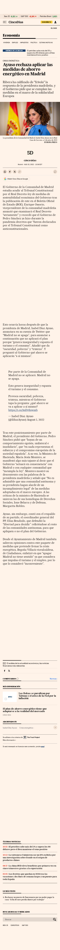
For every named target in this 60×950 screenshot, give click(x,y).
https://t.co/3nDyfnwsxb (23, 410)
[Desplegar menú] (5, 22)
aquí (42, 746)
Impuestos (24, 43)
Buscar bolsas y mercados (16, 912)
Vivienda (6, 43)
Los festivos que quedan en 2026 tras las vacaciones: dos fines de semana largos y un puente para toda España (30, 877)
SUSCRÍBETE (46, 22)
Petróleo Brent (45, 16)
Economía (11, 35)
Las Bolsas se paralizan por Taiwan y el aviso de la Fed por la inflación (37, 696)
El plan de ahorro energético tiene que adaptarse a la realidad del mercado (25, 710)
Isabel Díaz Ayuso (10, 728)
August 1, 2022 (35, 419)
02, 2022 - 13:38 (33, 164)
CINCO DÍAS (30, 160)
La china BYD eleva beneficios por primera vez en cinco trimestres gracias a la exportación (29, 867)
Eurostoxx (15, 925)
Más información (9, 740)
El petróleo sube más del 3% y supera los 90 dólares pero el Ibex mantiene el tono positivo (41, 52)
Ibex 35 (7, 16)
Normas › (53, 679)
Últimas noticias (46, 43)
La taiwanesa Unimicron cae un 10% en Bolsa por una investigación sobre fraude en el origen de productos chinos (29, 857)
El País (53, 28)
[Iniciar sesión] (55, 22)
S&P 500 (24, 16)
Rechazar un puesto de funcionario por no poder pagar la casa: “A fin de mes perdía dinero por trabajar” (29, 898)
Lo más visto (9, 891)
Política (34, 43)
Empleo (15, 43)
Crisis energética (26, 728)
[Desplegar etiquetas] (55, 727)
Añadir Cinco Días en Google (17, 179)
